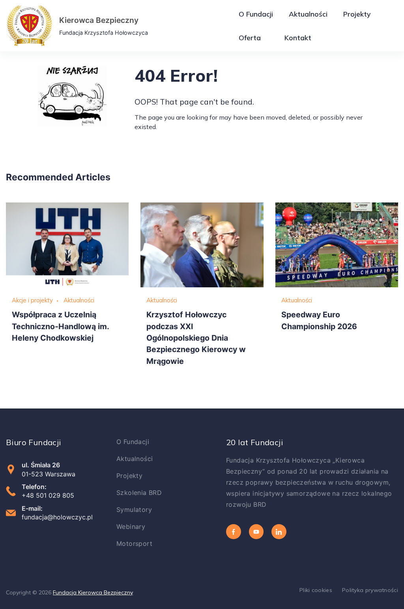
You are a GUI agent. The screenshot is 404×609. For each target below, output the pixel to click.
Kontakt (297, 37)
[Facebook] (233, 531)
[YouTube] (256, 531)
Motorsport (134, 543)
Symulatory (134, 509)
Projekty (356, 13)
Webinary (130, 526)
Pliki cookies (315, 590)
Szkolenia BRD (139, 493)
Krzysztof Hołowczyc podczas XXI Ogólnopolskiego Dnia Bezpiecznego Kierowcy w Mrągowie (196, 337)
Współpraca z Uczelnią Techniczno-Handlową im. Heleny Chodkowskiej (60, 326)
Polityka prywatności (370, 590)
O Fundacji (256, 13)
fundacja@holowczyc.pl (57, 517)
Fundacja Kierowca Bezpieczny (93, 592)
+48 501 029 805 (48, 495)
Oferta (250, 37)
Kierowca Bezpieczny (98, 20)
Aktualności (308, 13)
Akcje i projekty (32, 300)
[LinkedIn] (278, 531)
